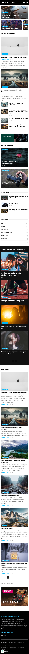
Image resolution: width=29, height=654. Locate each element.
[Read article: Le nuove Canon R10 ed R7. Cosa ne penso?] (4, 211)
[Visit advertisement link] (14, 138)
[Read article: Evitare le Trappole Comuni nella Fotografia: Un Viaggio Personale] (4, 126)
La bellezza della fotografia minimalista (13, 57)
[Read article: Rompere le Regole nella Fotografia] (4, 104)
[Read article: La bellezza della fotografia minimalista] (14, 46)
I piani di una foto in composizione (9, 162)
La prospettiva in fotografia (10, 496)
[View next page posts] (16, 361)
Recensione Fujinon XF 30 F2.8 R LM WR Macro (13, 183)
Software (4, 239)
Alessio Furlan (5, 59)
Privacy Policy (5, 651)
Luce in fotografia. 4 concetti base (13, 326)
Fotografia (5, 170)
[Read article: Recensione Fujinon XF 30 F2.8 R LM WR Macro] (14, 178)
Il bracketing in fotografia (10, 28)
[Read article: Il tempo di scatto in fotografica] (14, 289)
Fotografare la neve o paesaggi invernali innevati (14, 564)
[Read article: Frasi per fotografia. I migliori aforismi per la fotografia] (14, 261)
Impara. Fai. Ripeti (6, 529)
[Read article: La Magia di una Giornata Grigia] (4, 120)
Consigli (3, 226)
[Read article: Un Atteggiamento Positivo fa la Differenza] (14, 78)
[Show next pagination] (21, 577)
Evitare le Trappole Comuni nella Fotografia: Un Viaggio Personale (17, 126)
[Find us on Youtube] (2, 635)
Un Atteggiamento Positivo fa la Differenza (11, 91)
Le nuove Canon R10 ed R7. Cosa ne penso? (18, 210)
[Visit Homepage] (10, 2)
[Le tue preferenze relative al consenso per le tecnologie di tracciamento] (2, 651)
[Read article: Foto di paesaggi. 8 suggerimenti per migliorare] (14, 449)
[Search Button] (27, 2)
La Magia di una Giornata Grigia (18, 118)
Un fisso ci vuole (13, 203)
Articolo (5, 12)
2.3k (12, 59)
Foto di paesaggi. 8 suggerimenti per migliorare (13, 461)
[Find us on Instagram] (4, 635)
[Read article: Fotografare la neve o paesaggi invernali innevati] (14, 552)
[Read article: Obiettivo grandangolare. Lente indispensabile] (4, 198)
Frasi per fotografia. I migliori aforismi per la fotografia (11, 274)
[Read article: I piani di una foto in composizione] (14, 157)
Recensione (4, 236)
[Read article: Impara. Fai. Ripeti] (14, 517)
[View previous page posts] (13, 361)
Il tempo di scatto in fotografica (12, 301)
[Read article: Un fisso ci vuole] (4, 205)
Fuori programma (6, 232)
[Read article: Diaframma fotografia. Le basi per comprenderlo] (14, 340)
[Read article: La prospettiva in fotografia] (14, 484)
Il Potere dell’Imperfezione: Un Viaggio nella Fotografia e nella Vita (18, 111)
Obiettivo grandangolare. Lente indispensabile (18, 197)
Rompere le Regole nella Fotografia (16, 104)
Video (3, 242)
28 (17, 577)
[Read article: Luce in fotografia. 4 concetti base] (14, 314)
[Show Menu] (24, 2)
